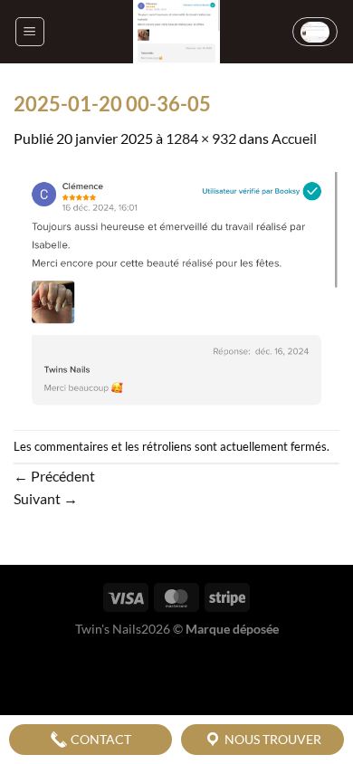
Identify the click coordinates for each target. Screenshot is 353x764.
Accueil (294, 138)
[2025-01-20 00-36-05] (176, 288)
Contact (99, 739)
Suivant (46, 498)
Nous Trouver (271, 739)
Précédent (54, 475)
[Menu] (29, 31)
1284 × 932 (201, 138)
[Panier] (315, 31)
